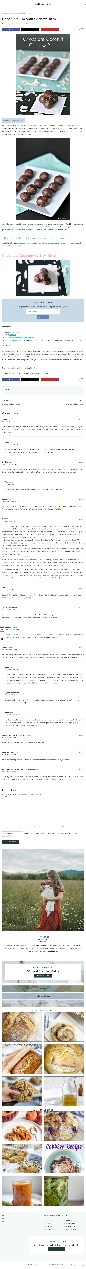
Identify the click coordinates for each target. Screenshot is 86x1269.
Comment (6, 796)
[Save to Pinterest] (2, 629)
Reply (81, 420)
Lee (3, 588)
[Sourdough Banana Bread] (22, 1059)
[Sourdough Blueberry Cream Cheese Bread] (64, 1126)
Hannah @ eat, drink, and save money (18, 769)
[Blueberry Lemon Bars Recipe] (22, 1158)
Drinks (48, 1230)
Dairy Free (70, 1220)
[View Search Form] (85, 4)
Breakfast (49, 1220)
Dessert (43, 1003)
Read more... (53, 951)
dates (19, 246)
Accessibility (79, 1265)
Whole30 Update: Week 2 (11, 402)
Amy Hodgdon (8, 752)
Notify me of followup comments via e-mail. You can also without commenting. (39, 834)
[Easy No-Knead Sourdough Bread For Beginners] (22, 1027)
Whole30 (68, 340)
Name (5, 827)
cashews (66, 243)
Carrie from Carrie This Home (15, 735)
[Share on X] (30, 29)
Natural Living (71, 1230)
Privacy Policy (70, 1265)
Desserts (49, 1226)
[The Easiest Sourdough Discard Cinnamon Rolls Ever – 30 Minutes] (64, 1027)
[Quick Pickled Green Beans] (64, 1191)
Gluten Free (70, 1223)
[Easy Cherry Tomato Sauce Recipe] (22, 1191)
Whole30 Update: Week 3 (75, 402)
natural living (43, 996)
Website (62, 827)
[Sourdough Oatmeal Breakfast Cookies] (22, 1091)
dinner (43, 989)
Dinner (48, 1223)
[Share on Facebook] (2, 634)
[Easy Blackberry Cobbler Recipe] (64, 1158)
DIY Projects (70, 1226)
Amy (7, 390)
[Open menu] (1, 4)
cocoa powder (56, 243)
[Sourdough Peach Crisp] (22, 1126)
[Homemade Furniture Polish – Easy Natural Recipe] (64, 1091)
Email (33, 827)
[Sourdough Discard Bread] (64, 1059)
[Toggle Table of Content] (21, 120)
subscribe (68, 833)
